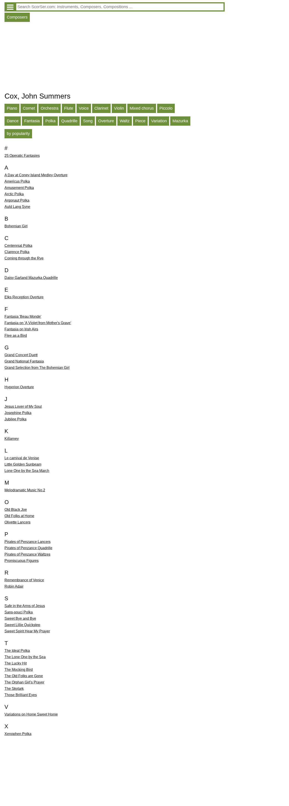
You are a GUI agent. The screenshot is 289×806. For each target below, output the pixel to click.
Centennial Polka (18, 245)
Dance (13, 121)
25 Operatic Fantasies (22, 156)
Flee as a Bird (16, 335)
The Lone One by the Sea (25, 657)
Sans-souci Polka (19, 612)
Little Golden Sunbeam (23, 464)
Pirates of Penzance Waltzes (27, 554)
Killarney (12, 439)
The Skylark (14, 689)
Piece (140, 121)
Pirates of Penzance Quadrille (28, 548)
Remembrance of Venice (24, 580)
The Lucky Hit (16, 663)
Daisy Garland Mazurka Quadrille (31, 278)
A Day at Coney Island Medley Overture (36, 175)
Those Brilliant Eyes (21, 695)
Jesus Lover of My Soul (23, 406)
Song (88, 121)
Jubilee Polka (15, 419)
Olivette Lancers (17, 522)
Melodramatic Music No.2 (25, 490)
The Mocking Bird (19, 670)
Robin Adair (14, 586)
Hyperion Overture (19, 387)
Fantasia (32, 121)
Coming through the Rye (24, 258)
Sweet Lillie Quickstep (22, 625)
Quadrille (69, 121)
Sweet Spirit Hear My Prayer (27, 631)
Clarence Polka (17, 252)
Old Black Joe (16, 509)
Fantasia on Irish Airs (21, 329)
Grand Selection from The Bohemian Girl (37, 368)
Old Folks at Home (19, 516)
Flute (68, 108)
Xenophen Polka (18, 734)
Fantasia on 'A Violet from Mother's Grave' (38, 323)
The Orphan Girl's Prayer (24, 682)
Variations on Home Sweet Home (31, 714)
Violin (119, 108)
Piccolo (165, 108)
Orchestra (49, 108)
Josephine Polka (18, 413)
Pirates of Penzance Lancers (28, 542)
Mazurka (180, 121)
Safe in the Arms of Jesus (25, 606)
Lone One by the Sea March (27, 471)
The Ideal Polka (17, 651)
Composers (17, 17)
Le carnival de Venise (22, 458)
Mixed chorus (142, 108)
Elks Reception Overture (24, 297)
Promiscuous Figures (22, 561)
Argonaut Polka (17, 200)
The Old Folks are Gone (24, 676)
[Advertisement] (115, 58)
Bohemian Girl (16, 226)
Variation (159, 121)
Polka (50, 121)
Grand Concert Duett (21, 355)
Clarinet (101, 108)
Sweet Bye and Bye (20, 618)
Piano (12, 108)
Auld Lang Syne (17, 207)
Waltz (125, 121)
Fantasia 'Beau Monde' (23, 316)
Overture (106, 121)
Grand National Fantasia (24, 361)
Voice (84, 108)
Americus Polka (17, 181)
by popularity (18, 133)
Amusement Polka (19, 188)
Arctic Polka (14, 194)
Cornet (29, 108)
